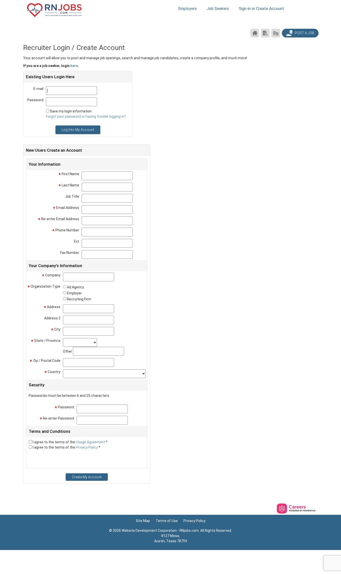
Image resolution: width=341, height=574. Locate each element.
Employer (74, 293)
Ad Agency (75, 287)
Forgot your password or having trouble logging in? (86, 116)
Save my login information (71, 111)
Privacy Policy (87, 447)
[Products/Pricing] (275, 33)
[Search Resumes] (265, 33)
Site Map (143, 521)
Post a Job (304, 33)
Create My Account (87, 477)
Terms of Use (167, 521)
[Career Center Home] (254, 33)
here (74, 66)
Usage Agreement (91, 442)
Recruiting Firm (79, 299)
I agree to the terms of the (70, 442)
